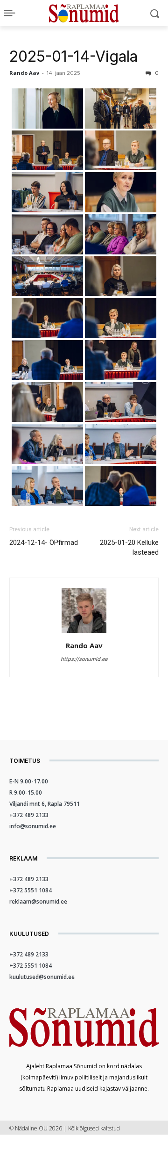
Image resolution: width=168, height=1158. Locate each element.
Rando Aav (24, 72)
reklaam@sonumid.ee (38, 901)
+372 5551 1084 (30, 890)
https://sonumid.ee (84, 659)
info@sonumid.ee (32, 826)
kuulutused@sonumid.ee (42, 977)
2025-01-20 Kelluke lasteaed (129, 547)
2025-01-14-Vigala (73, 56)
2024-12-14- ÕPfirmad (43, 542)
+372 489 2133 (29, 815)
